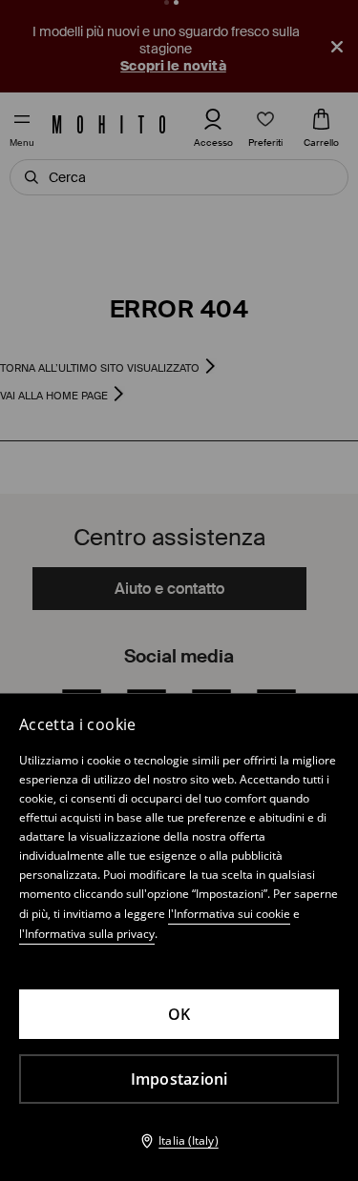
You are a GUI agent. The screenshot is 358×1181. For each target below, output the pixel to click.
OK (179, 1014)
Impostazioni (179, 1079)
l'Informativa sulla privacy (87, 934)
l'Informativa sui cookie (229, 914)
